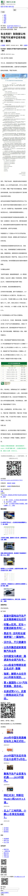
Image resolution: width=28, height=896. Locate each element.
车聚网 (3, 45)
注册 (2, 892)
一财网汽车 (7, 851)
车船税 (13, 483)
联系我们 (6, 831)
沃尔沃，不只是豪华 (15, 642)
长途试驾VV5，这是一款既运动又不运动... (15, 695)
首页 (5, 15)
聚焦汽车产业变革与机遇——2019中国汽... (15, 777)
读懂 (5, 19)
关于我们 (5, 6)
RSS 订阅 (6, 842)
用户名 (2, 888)
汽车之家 (6, 856)
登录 (2, 6)
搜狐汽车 (6, 855)
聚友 (5, 20)
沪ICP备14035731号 (19, 876)
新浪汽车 (6, 849)
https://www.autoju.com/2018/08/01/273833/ (12, 480)
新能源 (9, 483)
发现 (5, 17)
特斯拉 (12, 25)
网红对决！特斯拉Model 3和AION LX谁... (14, 799)
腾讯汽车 (6, 853)
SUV (20, 25)
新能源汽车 (16, 25)
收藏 (2, 491)
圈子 (5, 22)
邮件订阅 (11, 6)
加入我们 (6, 829)
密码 (2, 890)
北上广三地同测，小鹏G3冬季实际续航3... (15, 814)
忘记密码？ (6, 892)
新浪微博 (6, 838)
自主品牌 (9, 25)
